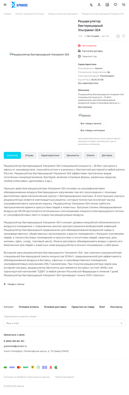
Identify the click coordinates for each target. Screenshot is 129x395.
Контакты (116, 306)
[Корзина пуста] (123, 4)
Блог (102, 306)
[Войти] (99, 4)
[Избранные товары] (115, 4)
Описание (12, 155)
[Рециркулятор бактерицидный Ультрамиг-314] (39, 54)
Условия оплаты (29, 306)
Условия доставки (55, 306)
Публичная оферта (64, 377)
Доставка (107, 155)
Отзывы (29, 155)
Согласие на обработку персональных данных (27, 377)
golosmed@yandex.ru (15, 346)
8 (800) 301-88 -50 (14, 341)
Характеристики (50, 155)
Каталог (9, 306)
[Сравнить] (118, 36)
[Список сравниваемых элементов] (107, 4)
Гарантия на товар (83, 306)
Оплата (90, 155)
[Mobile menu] (5, 5)
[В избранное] (123, 36)
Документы (73, 155)
